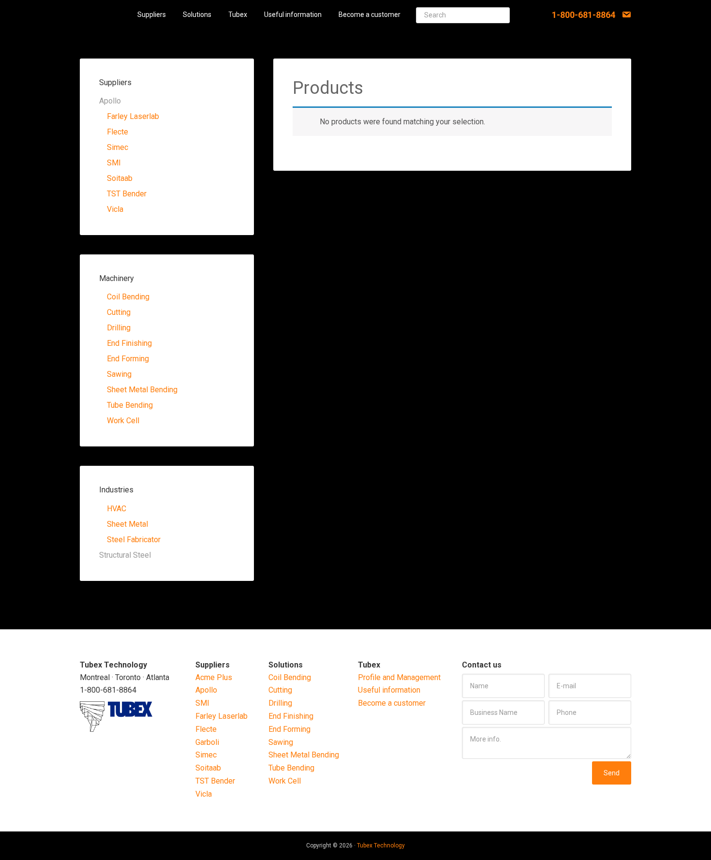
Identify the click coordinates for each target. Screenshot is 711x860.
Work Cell (123, 420)
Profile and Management (399, 677)
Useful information (389, 690)
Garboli (207, 742)
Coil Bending (128, 296)
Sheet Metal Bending (142, 389)
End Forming (128, 358)
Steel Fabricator (134, 539)
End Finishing (129, 343)
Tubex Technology (381, 845)
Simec (117, 147)
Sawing (119, 374)
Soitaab (120, 178)
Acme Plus (213, 677)
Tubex (105, 14)
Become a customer (392, 703)
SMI (114, 162)
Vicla (115, 209)
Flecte (117, 131)
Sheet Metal (127, 524)
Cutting (119, 312)
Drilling (119, 327)
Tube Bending (130, 405)
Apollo (206, 690)
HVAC (116, 508)
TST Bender (127, 193)
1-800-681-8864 (583, 15)
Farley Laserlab (133, 116)
